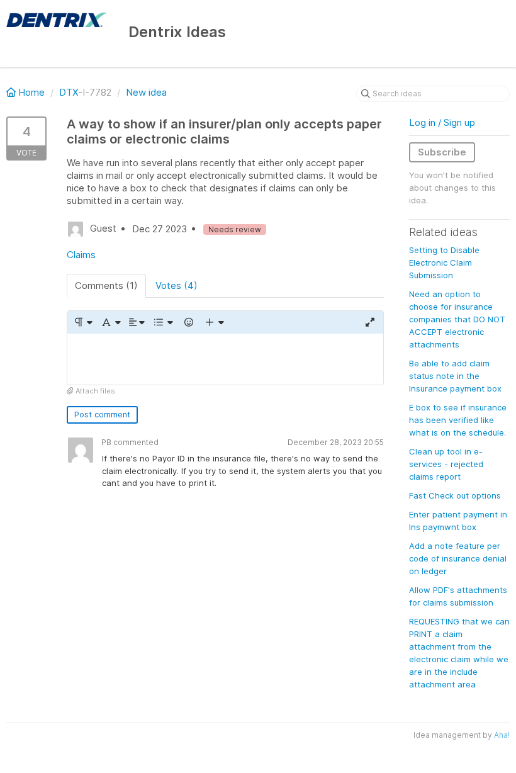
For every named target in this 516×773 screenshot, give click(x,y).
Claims (81, 255)
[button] (83, 322)
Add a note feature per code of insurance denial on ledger (458, 558)
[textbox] (225, 359)
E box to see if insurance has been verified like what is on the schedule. (458, 419)
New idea (146, 92)
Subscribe (442, 152)
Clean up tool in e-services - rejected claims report (446, 464)
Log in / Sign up (442, 122)
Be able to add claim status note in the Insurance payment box (455, 375)
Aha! (502, 735)
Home (31, 92)
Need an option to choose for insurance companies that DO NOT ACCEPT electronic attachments (457, 319)
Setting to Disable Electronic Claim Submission (444, 262)
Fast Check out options (455, 495)
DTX (68, 92)
